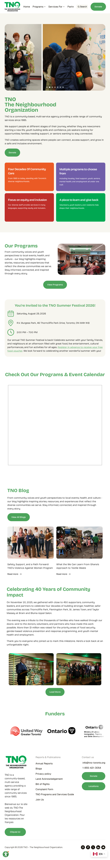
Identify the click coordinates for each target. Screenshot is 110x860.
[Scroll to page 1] (46, 87)
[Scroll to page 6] (60, 87)
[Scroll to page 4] (55, 87)
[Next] (100, 57)
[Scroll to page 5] (57, 87)
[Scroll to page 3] (52, 87)
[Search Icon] (82, 7)
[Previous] (10, 57)
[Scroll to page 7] (63, 87)
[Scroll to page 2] (49, 87)
